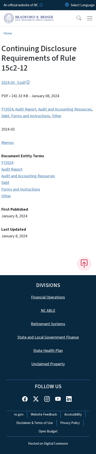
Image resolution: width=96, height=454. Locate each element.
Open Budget (48, 431)
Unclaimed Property (48, 364)
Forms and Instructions (30, 116)
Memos (7, 142)
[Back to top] (84, 264)
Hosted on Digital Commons (48, 443)
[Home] (29, 15)
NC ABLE (48, 310)
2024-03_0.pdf (13, 82)
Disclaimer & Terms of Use (34, 422)
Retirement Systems (48, 324)
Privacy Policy (70, 422)
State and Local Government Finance (48, 337)
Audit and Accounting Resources (65, 109)
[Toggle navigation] (89, 18)
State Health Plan (48, 350)
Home (8, 33)
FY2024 (7, 109)
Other (56, 116)
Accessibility (73, 414)
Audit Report (25, 109)
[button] (76, 18)
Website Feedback (44, 414)
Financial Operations (48, 297)
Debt (5, 116)
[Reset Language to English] (67, 5)
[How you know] (41, 5)
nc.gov (18, 414)
